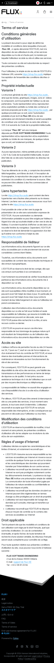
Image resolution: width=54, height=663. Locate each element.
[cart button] (44, 12)
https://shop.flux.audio (33, 74)
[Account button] (38, 12)
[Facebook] (16, 646)
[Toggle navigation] (50, 11)
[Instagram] (21, 646)
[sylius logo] (12, 11)
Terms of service (9, 626)
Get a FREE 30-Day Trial (13, 607)
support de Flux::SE (22, 562)
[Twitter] (27, 646)
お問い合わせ (8, 614)
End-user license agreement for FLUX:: (19, 630)
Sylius (15, 638)
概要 (4, 599)
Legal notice (7, 603)
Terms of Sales (8, 622)
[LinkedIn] (32, 646)
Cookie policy (30, 659)
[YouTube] (37, 646)
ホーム (4, 22)
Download (12, 3)
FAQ (4, 618)
